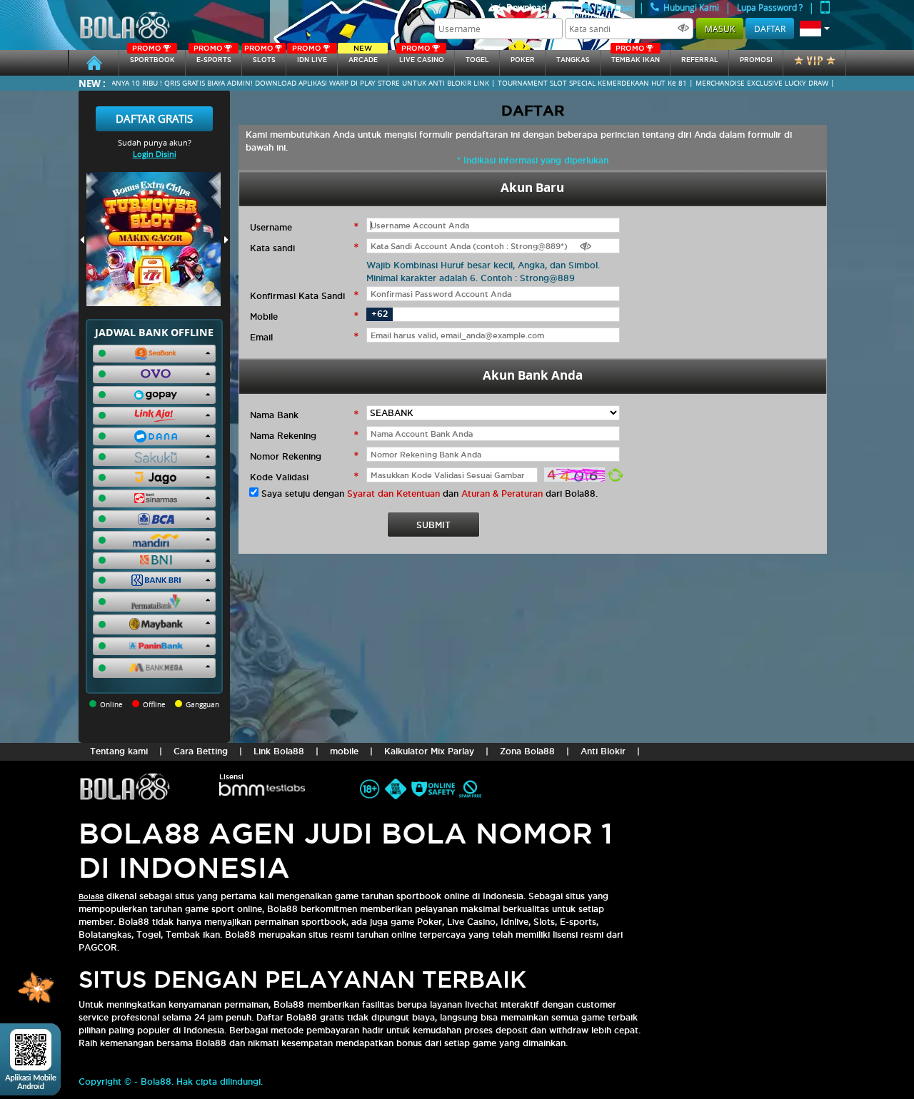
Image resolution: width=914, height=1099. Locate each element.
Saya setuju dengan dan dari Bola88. (429, 493)
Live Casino (421, 57)
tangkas (573, 60)
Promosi (756, 60)
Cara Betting (201, 751)
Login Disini (154, 153)
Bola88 (91, 897)
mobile (344, 751)
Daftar (769, 28)
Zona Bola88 (527, 751)
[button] (814, 28)
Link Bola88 (278, 751)
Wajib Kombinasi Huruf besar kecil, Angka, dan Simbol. (483, 265)
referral (699, 60)
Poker (523, 60)
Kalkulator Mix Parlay (429, 751)
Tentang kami (119, 751)
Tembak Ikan (635, 57)
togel (477, 60)
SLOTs (260, 57)
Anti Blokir (603, 751)
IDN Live (309, 57)
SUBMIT (433, 525)
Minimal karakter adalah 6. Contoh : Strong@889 (470, 278)
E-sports (212, 57)
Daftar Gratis (154, 118)
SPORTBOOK (152, 57)
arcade (363, 57)
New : (92, 83)
